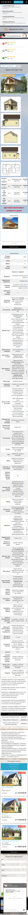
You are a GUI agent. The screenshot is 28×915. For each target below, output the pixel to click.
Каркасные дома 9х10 (14, 766)
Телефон (3, 864)
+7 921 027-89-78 (6, 2)
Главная (3, 65)
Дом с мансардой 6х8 (7, 787)
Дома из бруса (10, 65)
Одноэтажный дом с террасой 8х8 (10, 841)
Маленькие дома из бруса (14, 764)
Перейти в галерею (14, 247)
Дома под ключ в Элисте (16, 29)
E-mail (2, 870)
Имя (2, 859)
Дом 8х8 (4, 814)
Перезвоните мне (18, 2)
